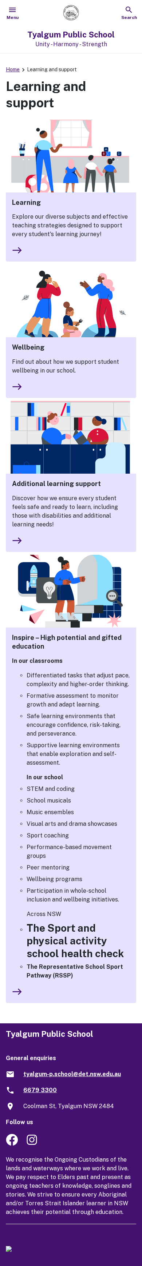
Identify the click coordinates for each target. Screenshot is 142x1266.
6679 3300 (40, 1090)
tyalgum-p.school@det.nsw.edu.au (72, 1074)
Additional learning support (56, 483)
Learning (26, 202)
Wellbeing (28, 347)
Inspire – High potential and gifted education (67, 642)
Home (13, 69)
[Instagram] (33, 1143)
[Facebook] (12, 1143)
